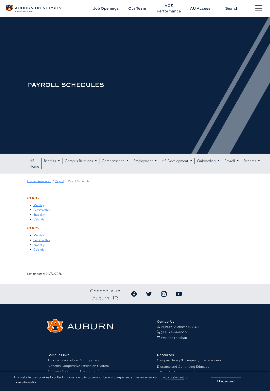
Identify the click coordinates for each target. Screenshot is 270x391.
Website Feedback (175, 337)
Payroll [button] (230, 161)
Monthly (38, 205)
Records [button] (250, 161)
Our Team (137, 8)
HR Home (34, 164)
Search (231, 8)
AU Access (200, 8)
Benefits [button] (50, 161)
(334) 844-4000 (174, 332)
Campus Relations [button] (79, 161)
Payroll (59, 181)
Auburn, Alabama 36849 (180, 326)
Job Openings (106, 8)
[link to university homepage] (80, 325)
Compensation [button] (114, 161)
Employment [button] (143, 161)
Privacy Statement (171, 377)
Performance (169, 8)
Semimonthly (41, 210)
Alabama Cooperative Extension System (78, 365)
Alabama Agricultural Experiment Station (78, 371)
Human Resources (39, 181)
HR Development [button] (175, 161)
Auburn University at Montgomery (73, 360)
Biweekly (38, 215)
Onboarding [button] (207, 161)
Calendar (39, 219)
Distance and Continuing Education (184, 366)
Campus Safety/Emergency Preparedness (189, 360)
